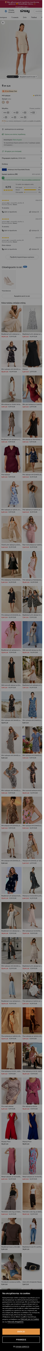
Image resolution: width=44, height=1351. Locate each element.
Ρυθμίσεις (21, 1339)
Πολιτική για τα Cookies (30, 1319)
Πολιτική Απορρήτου (15, 1322)
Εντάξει (21, 1331)
